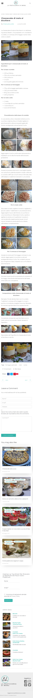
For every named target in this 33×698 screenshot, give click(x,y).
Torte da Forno (17, 624)
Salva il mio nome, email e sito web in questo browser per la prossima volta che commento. (15, 412)
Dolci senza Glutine (20, 541)
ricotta (25, 365)
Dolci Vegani (9, 543)
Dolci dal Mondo (20, 449)
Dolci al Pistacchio (10, 481)
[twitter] (11, 374)
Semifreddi (16, 642)
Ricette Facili (16, 622)
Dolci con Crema (17, 633)
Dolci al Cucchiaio (19, 479)
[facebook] (8, 374)
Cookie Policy (12, 695)
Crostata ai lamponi (18, 652)
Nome (6, 581)
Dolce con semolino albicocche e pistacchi (15, 499)
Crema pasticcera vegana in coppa (12, 561)
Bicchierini (8, 479)
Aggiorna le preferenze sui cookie (16, 693)
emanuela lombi (8, 24)
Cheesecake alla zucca (9, 469)
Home (2, 14)
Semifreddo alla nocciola (19, 644)
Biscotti (15, 613)
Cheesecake (8, 14)
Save (17, 374)
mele (20, 365)
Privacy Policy (15, 596)
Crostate (15, 631)
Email (6, 588)
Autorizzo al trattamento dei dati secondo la (15, 595)
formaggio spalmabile (11, 365)
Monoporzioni (9, 511)
